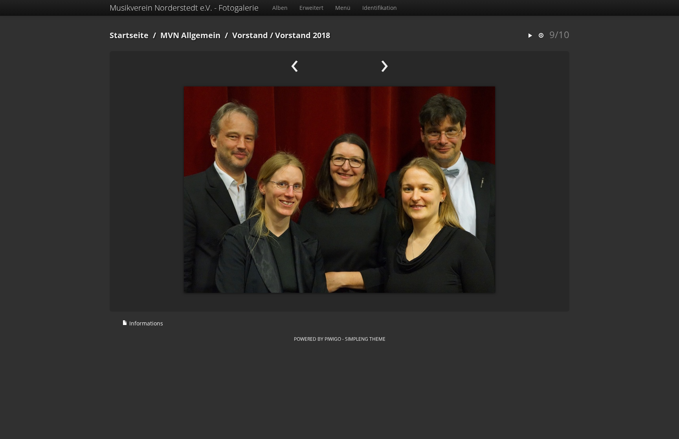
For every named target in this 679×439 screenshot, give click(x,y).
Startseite (129, 35)
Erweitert (311, 7)
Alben (280, 7)
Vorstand (250, 35)
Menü (343, 7)
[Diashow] (530, 36)
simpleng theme (365, 339)
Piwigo (333, 339)
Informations (145, 323)
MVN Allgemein (190, 35)
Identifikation (379, 7)
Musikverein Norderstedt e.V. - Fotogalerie (184, 7)
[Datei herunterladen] (541, 36)
